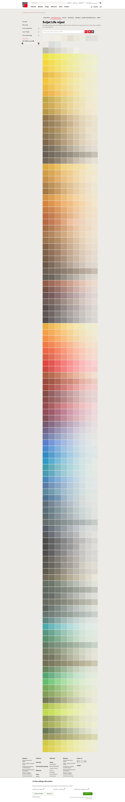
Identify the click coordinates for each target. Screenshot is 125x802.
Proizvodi (24, 758)
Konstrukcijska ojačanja (42, 766)
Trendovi (78, 18)
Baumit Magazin (53, 774)
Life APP (64, 18)
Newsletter (52, 772)
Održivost (38, 758)
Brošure (51, 770)
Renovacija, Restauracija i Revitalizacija (28, 770)
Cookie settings (38, 794)
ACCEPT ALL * (87, 794)
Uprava (37, 776)
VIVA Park (38, 762)
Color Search (53, 776)
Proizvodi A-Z (53, 764)
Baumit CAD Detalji (54, 766)
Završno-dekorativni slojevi (27, 760)
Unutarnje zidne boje (27, 776)
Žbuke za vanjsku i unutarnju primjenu (26, 773)
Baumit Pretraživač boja (89, 18)
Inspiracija (71, 18)
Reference (38, 770)
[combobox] (48, 2)
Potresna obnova (54, 768)
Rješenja (65, 758)
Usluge (51, 762)
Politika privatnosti (36, 797)
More (98, 18)
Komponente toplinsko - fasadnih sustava (28, 767)
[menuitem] (69, 2)
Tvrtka (37, 774)
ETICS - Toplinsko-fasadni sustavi (28, 764)
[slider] (22, 43)
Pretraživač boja (56, 18)
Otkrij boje (46, 18)
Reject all (50, 794)
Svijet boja (52, 758)
